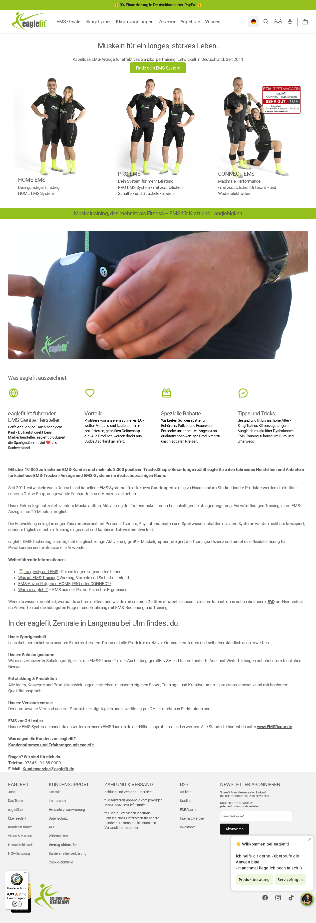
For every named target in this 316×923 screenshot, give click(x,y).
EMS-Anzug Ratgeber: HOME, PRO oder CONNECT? (64, 583)
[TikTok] (291, 897)
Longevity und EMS (40, 571)
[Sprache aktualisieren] (253, 21)
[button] (266, 21)
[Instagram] (278, 897)
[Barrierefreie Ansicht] (278, 21)
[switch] (17, 904)
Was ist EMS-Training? (38, 577)
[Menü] (25, 874)
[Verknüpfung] (58, 139)
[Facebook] (265, 897)
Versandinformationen (121, 828)
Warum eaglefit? (33, 589)
